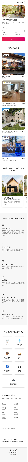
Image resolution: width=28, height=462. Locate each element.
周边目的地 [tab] (18, 398)
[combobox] (13, 29)
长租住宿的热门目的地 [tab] (7, 398)
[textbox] (7, 34)
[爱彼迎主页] (3, 2)
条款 (15, 454)
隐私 (11, 454)
